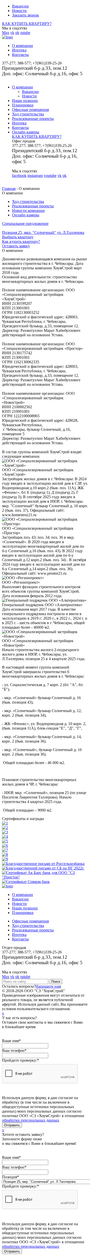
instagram (35, 175)
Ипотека (19, 50)
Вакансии (20, 6)
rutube (25, 32)
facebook (19, 175)
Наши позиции (25, 100)
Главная (9, 188)
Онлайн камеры (25, 132)
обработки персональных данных (30, 1120)
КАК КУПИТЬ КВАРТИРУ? (27, 23)
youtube (50, 175)
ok (17, 32)
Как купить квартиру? (21, 241)
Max (5, 32)
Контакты (20, 54)
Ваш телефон (14, 1050)
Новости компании (28, 210)
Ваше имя (11, 1041)
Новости (19, 10)
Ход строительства (28, 114)
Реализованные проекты (33, 118)
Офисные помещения (30, 109)
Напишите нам (48, 986)
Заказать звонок (25, 15)
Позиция (10, 1177)
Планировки (23, 105)
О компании (22, 45)
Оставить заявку (16, 246)
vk (12, 32)
